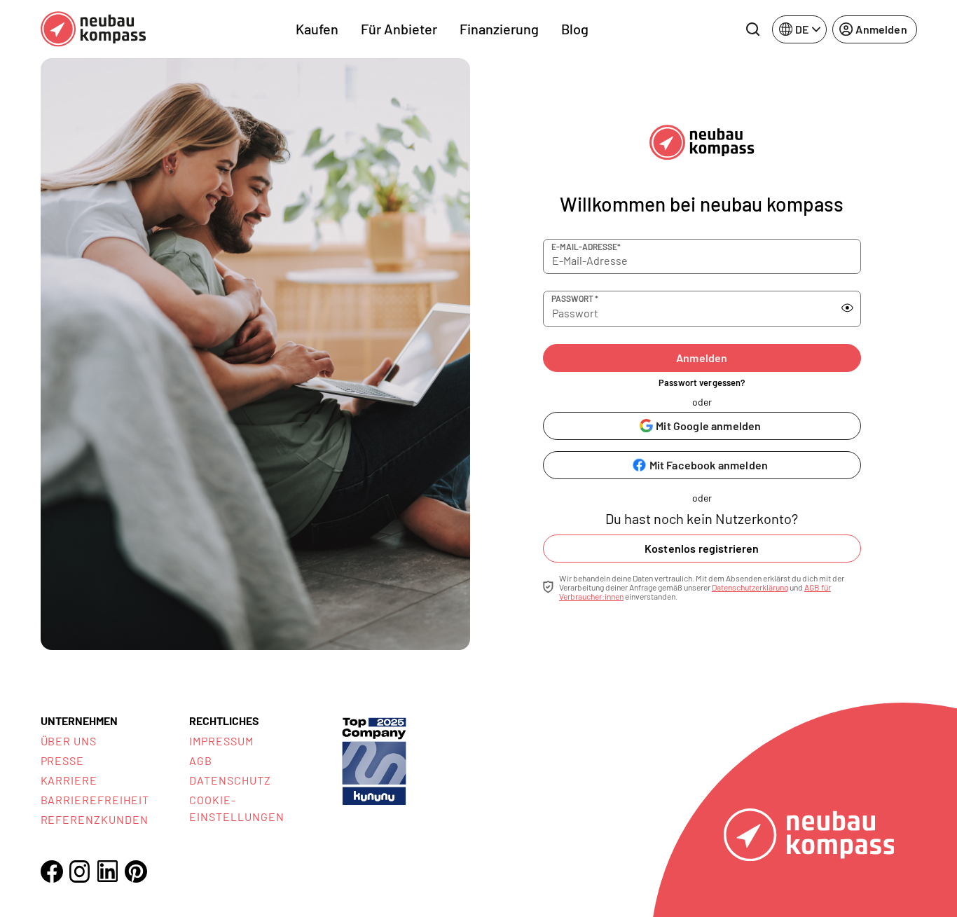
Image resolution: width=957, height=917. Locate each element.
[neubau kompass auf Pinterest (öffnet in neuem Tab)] (136, 871)
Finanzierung (499, 28)
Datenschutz (230, 780)
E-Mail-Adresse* (586, 246)
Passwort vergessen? (702, 382)
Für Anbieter (399, 28)
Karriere (69, 780)
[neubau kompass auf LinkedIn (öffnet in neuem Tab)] (108, 871)
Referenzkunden (95, 819)
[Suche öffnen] (752, 29)
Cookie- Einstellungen (236, 808)
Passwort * (574, 298)
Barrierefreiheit (95, 799)
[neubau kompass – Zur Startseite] (93, 29)
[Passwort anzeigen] (847, 308)
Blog (574, 28)
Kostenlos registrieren (702, 548)
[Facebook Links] (52, 871)
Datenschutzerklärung (750, 587)
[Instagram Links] (80, 871)
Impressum (221, 740)
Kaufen (317, 28)
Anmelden (701, 357)
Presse (63, 760)
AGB (200, 760)
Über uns (69, 740)
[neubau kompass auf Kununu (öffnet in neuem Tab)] (374, 759)
